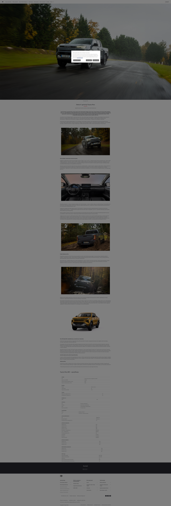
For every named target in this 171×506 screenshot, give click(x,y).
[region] (85, 57)
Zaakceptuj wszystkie (95, 60)
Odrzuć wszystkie (89, 60)
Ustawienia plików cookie (77, 60)
